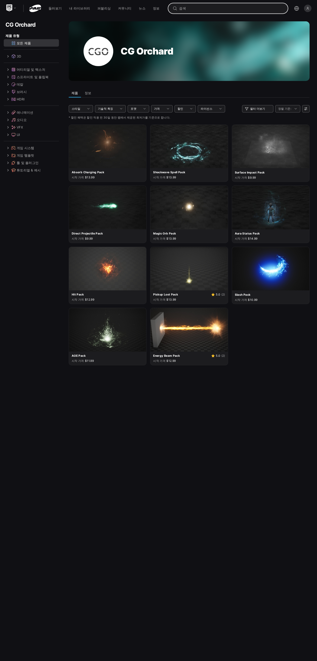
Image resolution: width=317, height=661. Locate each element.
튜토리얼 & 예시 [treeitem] (29, 170)
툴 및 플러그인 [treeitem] (28, 163)
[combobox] (231, 8)
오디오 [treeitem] (22, 120)
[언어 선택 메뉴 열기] (296, 8)
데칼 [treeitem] (20, 84)
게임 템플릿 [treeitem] (25, 155)
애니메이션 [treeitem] (25, 112)
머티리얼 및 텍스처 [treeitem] (31, 69)
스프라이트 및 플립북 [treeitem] (33, 77)
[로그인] (307, 8)
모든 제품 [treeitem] (24, 43)
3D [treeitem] (19, 56)
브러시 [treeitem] (22, 92)
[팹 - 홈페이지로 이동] (35, 8)
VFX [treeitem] (20, 127)
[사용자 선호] (306, 108)
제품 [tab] (74, 93)
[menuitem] (55, 8)
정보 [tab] (88, 93)
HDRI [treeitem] (21, 99)
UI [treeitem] (18, 135)
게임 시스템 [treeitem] (25, 148)
